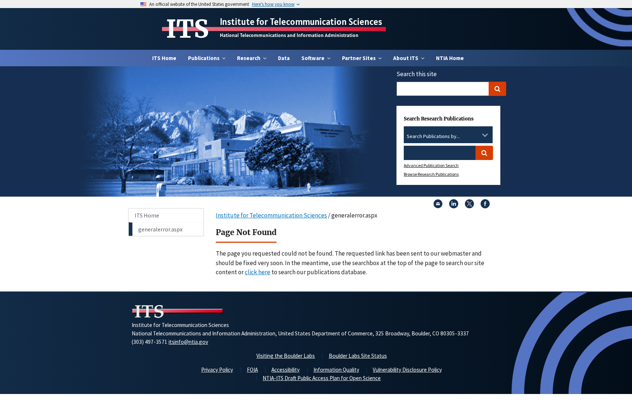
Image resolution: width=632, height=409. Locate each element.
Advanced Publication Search (431, 165)
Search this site (416, 74)
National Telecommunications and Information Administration (289, 35)
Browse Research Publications (431, 174)
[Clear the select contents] (475, 135)
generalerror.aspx (160, 229)
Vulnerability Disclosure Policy (407, 369)
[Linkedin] (453, 206)
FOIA (252, 369)
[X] (469, 206)
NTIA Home (450, 58)
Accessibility (285, 369)
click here (257, 272)
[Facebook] (485, 206)
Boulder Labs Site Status (358, 355)
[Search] (497, 89)
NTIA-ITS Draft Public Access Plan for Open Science (322, 378)
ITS (187, 29)
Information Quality (336, 369)
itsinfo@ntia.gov (188, 341)
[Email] (438, 206)
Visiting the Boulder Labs (285, 355)
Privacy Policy (217, 369)
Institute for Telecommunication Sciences (301, 21)
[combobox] (448, 136)
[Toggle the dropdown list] (485, 135)
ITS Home (164, 58)
